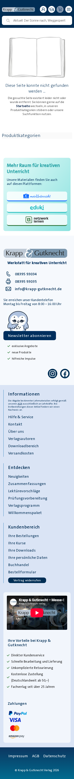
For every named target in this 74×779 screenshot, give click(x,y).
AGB (20, 403)
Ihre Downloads (22, 550)
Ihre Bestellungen (23, 535)
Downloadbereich (23, 445)
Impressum (18, 755)
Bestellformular (22, 572)
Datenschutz (54, 755)
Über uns (16, 431)
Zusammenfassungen (27, 483)
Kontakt (15, 424)
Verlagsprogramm (24, 505)
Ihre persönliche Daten (27, 557)
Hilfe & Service (20, 416)
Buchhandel (18, 564)
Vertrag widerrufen (27, 580)
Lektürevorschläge (24, 490)
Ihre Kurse (17, 543)
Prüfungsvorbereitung (27, 498)
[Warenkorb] (60, 9)
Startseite (23, 106)
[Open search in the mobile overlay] (37, 20)
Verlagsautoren (21, 438)
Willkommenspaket (25, 512)
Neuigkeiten (18, 476)
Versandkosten (21, 453)
